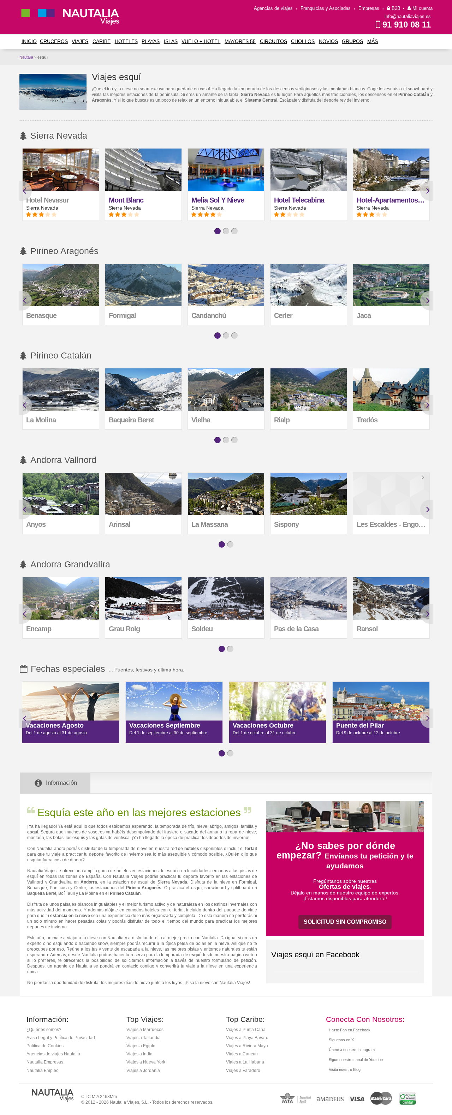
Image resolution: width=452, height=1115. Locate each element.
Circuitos (273, 41)
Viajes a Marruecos (144, 1029)
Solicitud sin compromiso (345, 922)
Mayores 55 (240, 41)
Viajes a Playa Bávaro (247, 1037)
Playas (151, 41)
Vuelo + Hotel (201, 41)
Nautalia (26, 57)
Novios (328, 41)
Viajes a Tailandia (143, 1037)
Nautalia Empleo (42, 1070)
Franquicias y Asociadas (326, 8)
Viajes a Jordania (143, 1070)
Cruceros (54, 41)
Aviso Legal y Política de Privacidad (60, 1037)
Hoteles (126, 41)
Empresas (368, 8)
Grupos (352, 41)
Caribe (102, 41)
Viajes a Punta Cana (246, 1029)
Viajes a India (139, 1053)
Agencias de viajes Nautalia (53, 1053)
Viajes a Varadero (243, 1070)
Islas (171, 41)
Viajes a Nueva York (145, 1062)
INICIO (29, 41)
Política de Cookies (45, 1045)
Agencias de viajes (273, 8)
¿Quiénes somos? (43, 1029)
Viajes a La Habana (245, 1062)
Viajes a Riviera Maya (247, 1045)
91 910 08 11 (406, 24)
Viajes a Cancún (242, 1053)
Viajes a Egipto (140, 1045)
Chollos (303, 41)
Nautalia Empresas (44, 1062)
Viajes (80, 41)
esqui (42, 57)
